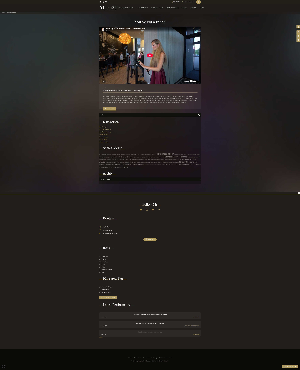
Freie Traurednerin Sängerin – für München (150, 332)
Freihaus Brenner (143, 154)
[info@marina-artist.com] (101, 234)
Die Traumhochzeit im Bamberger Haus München (150, 323)
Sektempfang (111, 94)
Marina (105, 94)
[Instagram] (103, 2)
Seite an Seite (122, 162)
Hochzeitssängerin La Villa (138, 157)
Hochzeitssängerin (105, 129)
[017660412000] (101, 230)
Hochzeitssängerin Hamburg (123, 157)
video (125, 167)
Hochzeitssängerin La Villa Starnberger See (152, 157)
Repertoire (105, 262)
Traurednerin (103, 139)
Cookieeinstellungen (165, 358)
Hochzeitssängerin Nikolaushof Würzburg (107, 159)
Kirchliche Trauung (105, 132)
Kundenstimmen (107, 269)
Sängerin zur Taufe (187, 164)
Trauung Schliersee (117, 167)
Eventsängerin (103, 127)
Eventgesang (102, 154)
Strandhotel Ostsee (154, 162)
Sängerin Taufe (103, 134)
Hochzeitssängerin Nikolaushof (194, 157)
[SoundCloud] (108, 2)
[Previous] (299, 193)
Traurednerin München (105, 167)
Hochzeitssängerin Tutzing (170, 159)
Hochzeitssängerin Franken (108, 157)
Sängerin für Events (175, 162)
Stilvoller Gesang (136, 162)
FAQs (103, 267)
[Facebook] (100, 2)
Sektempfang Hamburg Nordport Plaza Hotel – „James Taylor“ (123, 90)
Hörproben (105, 256)
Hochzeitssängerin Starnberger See (157, 159)
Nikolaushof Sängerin (109, 162)
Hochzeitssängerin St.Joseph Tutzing (143, 159)
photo (116, 162)
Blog (103, 272)
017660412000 (107, 230)
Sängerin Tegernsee (147, 164)
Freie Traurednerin (135, 154)
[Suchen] (199, 115)
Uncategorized (103, 142)
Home (130, 358)
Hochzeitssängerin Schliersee (126, 159)
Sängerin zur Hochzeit (173, 164)
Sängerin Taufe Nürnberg (134, 164)
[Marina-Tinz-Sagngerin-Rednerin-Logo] (109, 8)
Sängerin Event (161, 162)
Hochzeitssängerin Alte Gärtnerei (180, 154)
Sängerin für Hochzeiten (188, 162)
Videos (104, 259)
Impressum (137, 358)
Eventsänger (109, 154)
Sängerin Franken (167, 162)
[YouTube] (106, 2)
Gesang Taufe (151, 154)
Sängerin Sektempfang (106, 164)
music (102, 162)
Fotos (103, 264)
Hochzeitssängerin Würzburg (186, 159)
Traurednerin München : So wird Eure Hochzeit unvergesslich (150, 314)
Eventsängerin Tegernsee (125, 154)
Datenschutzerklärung (150, 358)
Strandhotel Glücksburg (145, 162)
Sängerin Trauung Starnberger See (158, 164)
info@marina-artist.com (110, 233)
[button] (150, 239)
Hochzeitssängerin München (174, 157)
